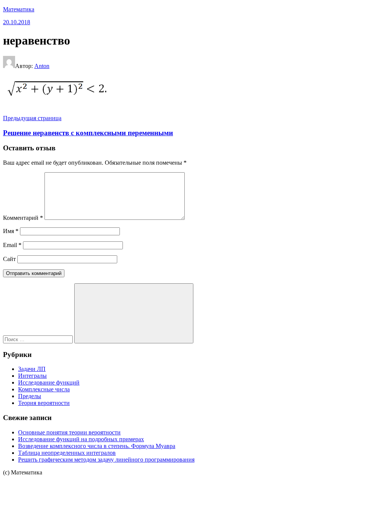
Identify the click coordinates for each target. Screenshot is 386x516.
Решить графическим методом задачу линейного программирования (106, 459)
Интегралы (32, 375)
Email (12, 245)
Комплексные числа (44, 389)
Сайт (9, 259)
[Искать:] (38, 339)
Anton (41, 66)
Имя (10, 231)
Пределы (29, 396)
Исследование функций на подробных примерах (81, 439)
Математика (18, 9)
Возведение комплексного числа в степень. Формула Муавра (96, 446)
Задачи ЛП (32, 369)
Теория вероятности (44, 403)
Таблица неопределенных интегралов (67, 453)
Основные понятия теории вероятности (69, 432)
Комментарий (23, 218)
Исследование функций (49, 382)
